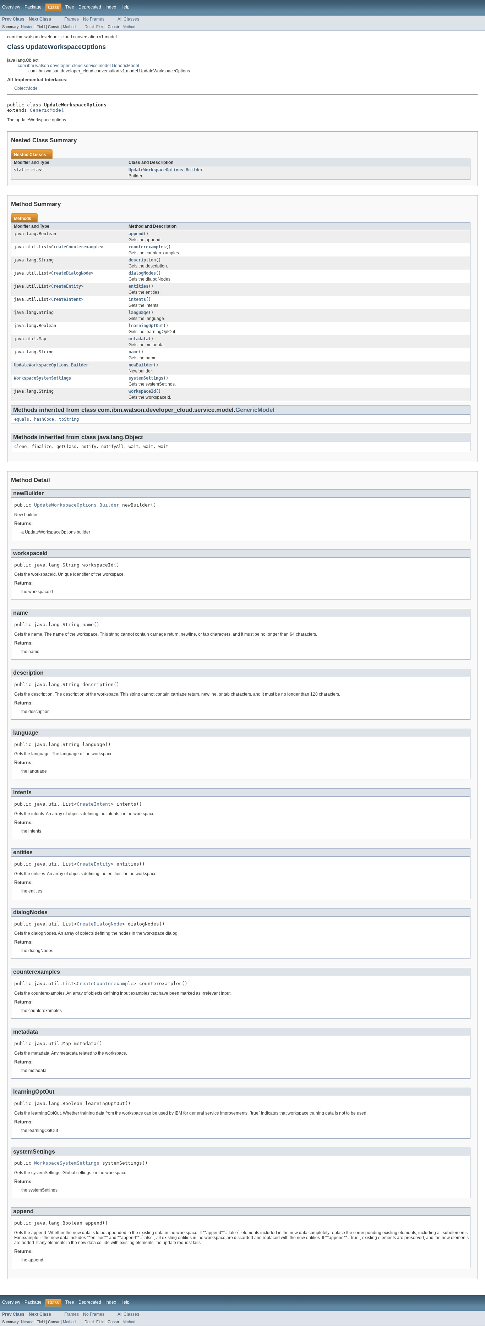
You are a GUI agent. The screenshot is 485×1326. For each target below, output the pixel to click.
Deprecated (89, 7)
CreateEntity (66, 286)
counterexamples (147, 246)
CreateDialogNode (71, 273)
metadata (138, 338)
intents (137, 299)
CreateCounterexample (76, 246)
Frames (71, 19)
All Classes (128, 19)
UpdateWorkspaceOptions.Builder (166, 169)
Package (33, 7)
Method (69, 26)
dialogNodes (142, 273)
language (138, 312)
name (133, 351)
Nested (27, 26)
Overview (11, 7)
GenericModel (47, 110)
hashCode (44, 419)
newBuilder (141, 365)
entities (138, 286)
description (142, 260)
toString (69, 419)
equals (21, 419)
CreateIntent (66, 299)
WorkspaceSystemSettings (42, 378)
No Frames (93, 19)
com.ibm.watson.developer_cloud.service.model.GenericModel (78, 65)
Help (125, 7)
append (136, 233)
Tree (69, 7)
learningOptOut (146, 325)
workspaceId (142, 391)
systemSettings (146, 378)
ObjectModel (26, 88)
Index (110, 7)
